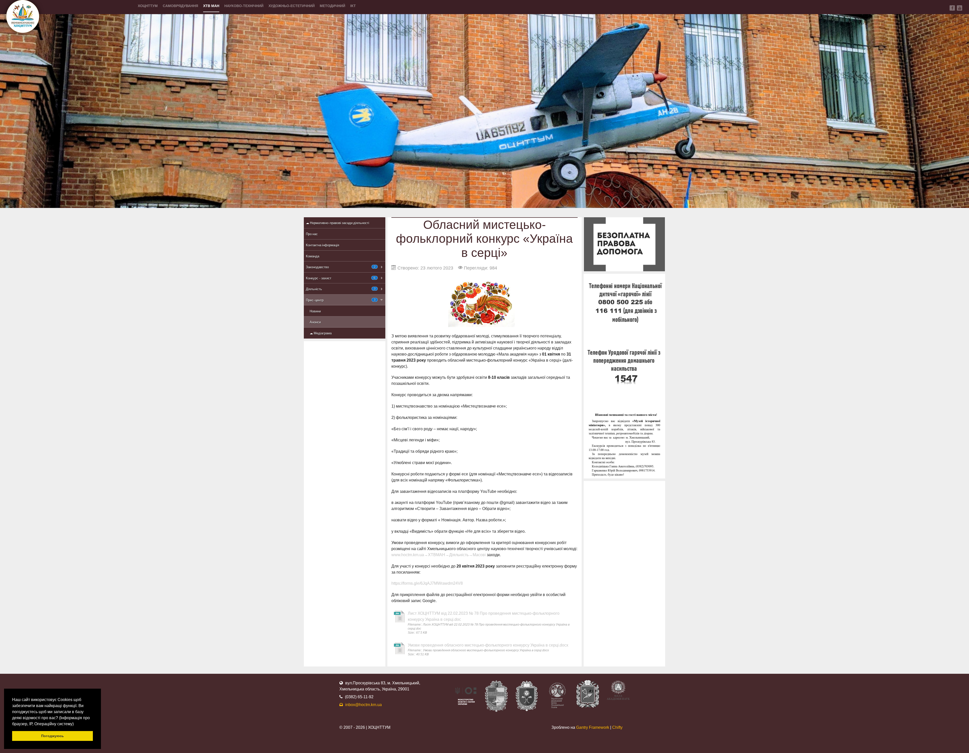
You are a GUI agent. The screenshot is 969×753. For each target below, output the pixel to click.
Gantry (592, 727)
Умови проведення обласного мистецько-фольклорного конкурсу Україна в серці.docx (488, 645)
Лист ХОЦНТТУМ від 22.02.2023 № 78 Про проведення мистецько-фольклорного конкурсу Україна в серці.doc (483, 616)
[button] (75, 724)
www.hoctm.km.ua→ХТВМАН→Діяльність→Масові (438, 555)
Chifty (617, 727)
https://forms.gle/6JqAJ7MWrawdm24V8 (427, 583)
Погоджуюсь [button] (52, 736)
